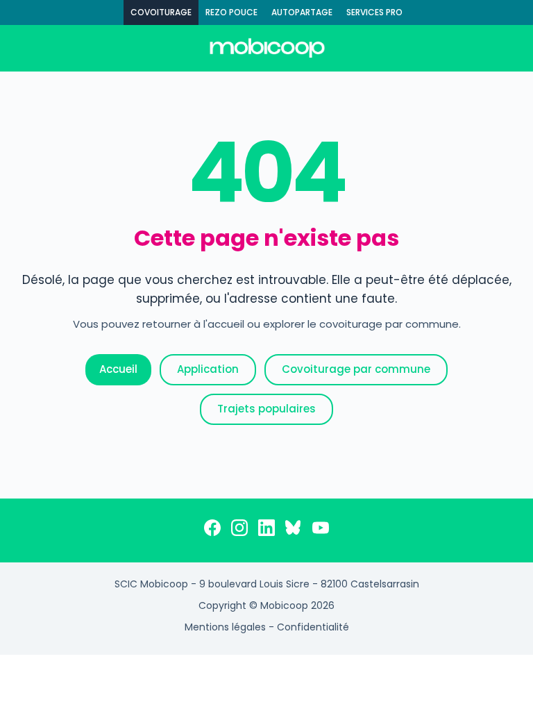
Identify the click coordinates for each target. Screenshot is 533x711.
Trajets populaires (266, 408)
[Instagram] (239, 530)
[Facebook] (212, 530)
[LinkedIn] (266, 530)
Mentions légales (225, 627)
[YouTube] (320, 530)
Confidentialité (313, 627)
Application (208, 369)
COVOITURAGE (161, 12)
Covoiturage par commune (356, 369)
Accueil (118, 369)
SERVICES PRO (374, 12)
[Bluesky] (293, 530)
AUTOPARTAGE (301, 12)
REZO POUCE (231, 12)
